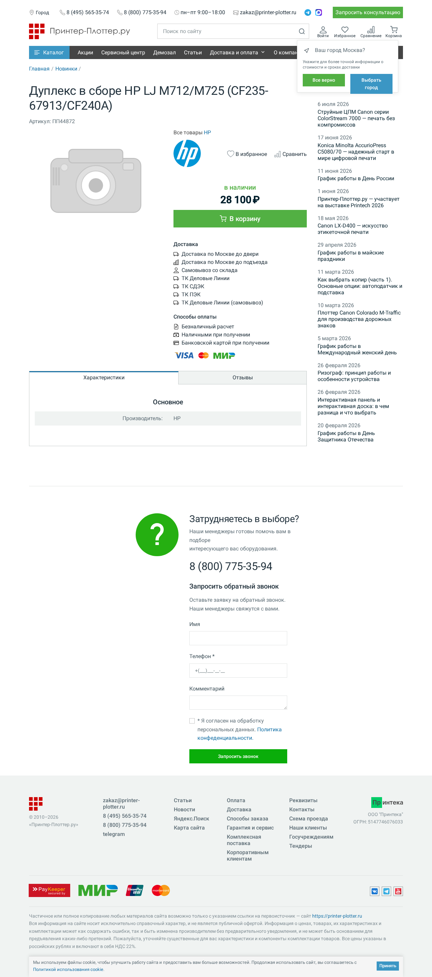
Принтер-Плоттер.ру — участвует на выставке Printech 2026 (359, 202)
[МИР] (97, 890)
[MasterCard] (161, 890)
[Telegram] (307, 12)
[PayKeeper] (49, 890)
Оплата (236, 800)
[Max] (318, 12)
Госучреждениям (311, 837)
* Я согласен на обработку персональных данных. (239, 729)
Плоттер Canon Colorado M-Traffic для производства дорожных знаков (359, 319)
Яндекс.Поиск (191, 818)
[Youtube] (398, 891)
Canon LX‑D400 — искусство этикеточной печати (353, 228)
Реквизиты (303, 800)
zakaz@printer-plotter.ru (268, 12)
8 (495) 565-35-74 (87, 12)
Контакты (302, 809)
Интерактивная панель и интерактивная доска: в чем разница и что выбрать (353, 406)
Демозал (164, 52)
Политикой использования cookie (68, 969)
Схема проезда (308, 818)
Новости (184, 809)
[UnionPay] (135, 890)
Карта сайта (189, 827)
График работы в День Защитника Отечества (346, 436)
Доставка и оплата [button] (234, 52)
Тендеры (300, 846)
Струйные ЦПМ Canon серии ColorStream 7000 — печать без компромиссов (356, 118)
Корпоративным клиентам (248, 855)
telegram (114, 834)
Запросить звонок (238, 756)
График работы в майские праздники (351, 255)
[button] (49, 52)
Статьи (193, 52)
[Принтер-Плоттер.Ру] (79, 31)
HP (207, 132)
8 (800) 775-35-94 (145, 12)
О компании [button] (289, 52)
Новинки (66, 68)
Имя (194, 624)
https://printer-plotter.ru (337, 916)
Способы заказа (247, 818)
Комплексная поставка (244, 840)
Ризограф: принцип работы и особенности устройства (354, 376)
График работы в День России (356, 178)
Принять (387, 965)
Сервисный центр (123, 52)
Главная (39, 68)
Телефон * (202, 656)
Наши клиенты (308, 827)
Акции (85, 52)
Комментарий (206, 688)
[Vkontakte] (374, 891)
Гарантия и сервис (250, 827)
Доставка (239, 809)
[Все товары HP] (196, 153)
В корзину (244, 219)
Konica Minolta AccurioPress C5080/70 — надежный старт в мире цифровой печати (356, 151)
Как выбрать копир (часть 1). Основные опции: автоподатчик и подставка (360, 286)
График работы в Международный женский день (357, 349)
